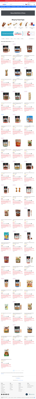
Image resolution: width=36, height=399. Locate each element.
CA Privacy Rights (27, 397)
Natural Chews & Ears (21, 28)
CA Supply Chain (23, 397)
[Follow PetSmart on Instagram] (3, 394)
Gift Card (2, 2)
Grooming (20, 384)
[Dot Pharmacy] (32, 394)
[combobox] (17, 4)
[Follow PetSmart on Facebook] (1, 394)
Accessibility (11, 389)
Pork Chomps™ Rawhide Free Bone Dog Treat (6, 79)
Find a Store (28, 384)
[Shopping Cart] (35, 4)
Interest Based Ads (19, 397)
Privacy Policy (15, 397)
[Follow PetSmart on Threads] (5, 394)
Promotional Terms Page (20, 380)
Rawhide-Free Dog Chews (32, 28)
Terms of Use (12, 397)
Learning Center (3, 389)
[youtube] (8, 394)
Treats (3, 8)
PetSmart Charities (3, 392)
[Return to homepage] (4, 4)
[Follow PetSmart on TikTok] (6, 394)
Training (19, 388)
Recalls (9, 397)
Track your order (6, 2)
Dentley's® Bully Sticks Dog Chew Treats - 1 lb (6, 172)
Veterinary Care (20, 389)
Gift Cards (2, 388)
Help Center (11, 384)
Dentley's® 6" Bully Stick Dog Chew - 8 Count (6, 196)
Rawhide (15, 27)
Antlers (26, 27)
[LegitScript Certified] (27, 394)
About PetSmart (3, 384)
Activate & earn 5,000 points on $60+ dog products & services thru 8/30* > (18, 0)
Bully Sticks (3, 27)
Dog (1, 8)
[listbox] (18, 25)
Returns (11, 388)
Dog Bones (9, 27)
